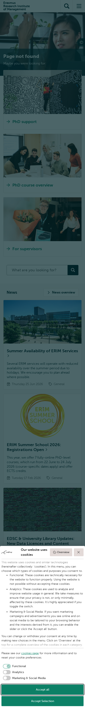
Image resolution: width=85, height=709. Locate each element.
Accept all (42, 689)
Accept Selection (42, 701)
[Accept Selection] (79, 552)
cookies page (30, 653)
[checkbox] (13, 666)
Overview (63, 552)
